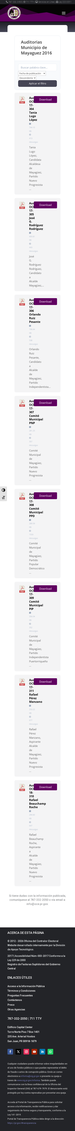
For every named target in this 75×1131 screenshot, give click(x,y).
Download (45, 99)
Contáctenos (15, 1000)
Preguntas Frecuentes (20, 995)
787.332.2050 (15, 2)
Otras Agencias (16, 1009)
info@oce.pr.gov (37, 904)
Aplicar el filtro (37, 83)
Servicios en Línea (46, 2)
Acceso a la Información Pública (26, 986)
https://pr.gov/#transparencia (22, 1123)
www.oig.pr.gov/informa (28, 1080)
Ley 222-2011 (65, 2)
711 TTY (30, 2)
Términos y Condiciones (21, 990)
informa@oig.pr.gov (30, 1076)
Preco (11, 1004)
